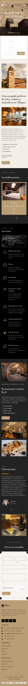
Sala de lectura (13, 332)
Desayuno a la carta (15, 306)
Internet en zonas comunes (14, 290)
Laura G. (13, 501)
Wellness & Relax (14, 251)
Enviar (6, 593)
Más (14, 212)
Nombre (4, 562)
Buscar (21, 53)
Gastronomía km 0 (15, 319)
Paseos (10, 264)
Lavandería (12, 277)
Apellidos (17, 562)
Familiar (14, 203)
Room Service (13, 345)
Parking (11, 238)
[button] (11, 218)
